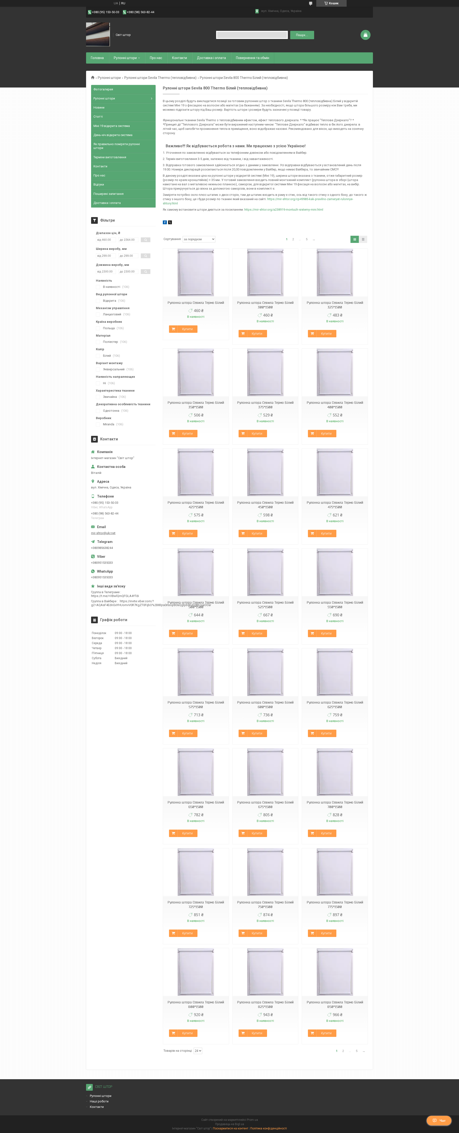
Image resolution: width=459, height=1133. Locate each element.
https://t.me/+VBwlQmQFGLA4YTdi (115, 596)
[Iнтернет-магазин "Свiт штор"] (98, 34)
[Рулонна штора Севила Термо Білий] (196, 273)
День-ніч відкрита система (112, 135)
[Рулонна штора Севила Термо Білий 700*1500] (334, 772)
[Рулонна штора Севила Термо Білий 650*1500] (196, 772)
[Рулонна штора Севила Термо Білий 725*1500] (196, 872)
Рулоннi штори (125, 58)
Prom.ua (252, 1120)
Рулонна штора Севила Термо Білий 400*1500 (335, 405)
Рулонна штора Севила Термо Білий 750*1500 (265, 904)
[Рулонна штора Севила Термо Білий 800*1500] (196, 972)
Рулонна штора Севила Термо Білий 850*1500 (335, 1004)
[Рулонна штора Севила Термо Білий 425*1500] (196, 473)
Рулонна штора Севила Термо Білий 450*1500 (265, 505)
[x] (170, 223)
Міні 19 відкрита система (111, 126)
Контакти (179, 58)
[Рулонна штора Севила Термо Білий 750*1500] (265, 872)
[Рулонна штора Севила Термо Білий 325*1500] (334, 273)
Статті (98, 116)
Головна (97, 58)
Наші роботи (99, 1101)
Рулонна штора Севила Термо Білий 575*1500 (196, 705)
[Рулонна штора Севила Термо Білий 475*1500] (334, 473)
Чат (443, 1120)
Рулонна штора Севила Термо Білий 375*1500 (265, 405)
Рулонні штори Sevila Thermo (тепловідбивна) (160, 78)
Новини (98, 107)
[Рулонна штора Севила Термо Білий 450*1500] (265, 473)
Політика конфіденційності (268, 1128)
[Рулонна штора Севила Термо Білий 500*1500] (196, 572)
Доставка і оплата (211, 58)
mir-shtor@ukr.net (103, 533)
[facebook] (165, 223)
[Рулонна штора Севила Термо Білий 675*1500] (265, 772)
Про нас (156, 58)
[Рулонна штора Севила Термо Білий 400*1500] (334, 373)
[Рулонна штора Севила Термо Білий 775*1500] (334, 872)
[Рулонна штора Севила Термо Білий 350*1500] (196, 373)
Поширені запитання (108, 194)
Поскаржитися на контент (230, 1128)
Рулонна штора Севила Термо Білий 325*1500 (335, 305)
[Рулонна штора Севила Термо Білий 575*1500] (196, 672)
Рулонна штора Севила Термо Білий (196, 303)
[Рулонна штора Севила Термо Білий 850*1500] (334, 972)
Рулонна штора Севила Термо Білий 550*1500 (335, 605)
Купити (187, 329)
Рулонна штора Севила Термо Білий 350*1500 (196, 405)
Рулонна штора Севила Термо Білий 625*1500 (335, 705)
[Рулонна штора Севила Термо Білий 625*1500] (334, 672)
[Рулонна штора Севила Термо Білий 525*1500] (265, 572)
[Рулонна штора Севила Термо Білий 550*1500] (334, 572)
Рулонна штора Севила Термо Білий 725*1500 (196, 904)
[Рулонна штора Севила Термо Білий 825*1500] (265, 972)
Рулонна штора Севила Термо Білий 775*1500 (335, 904)
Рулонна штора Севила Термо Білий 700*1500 (335, 804)
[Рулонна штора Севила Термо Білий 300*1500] (265, 273)
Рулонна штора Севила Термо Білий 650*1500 (196, 804)
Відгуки (98, 184)
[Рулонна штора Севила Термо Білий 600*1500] (265, 672)
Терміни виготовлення (109, 157)
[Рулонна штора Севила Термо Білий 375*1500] (265, 373)
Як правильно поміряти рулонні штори (116, 146)
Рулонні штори (109, 78)
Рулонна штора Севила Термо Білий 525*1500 (265, 605)
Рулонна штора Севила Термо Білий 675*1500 (265, 804)
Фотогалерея (103, 89)
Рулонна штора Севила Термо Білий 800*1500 (196, 1004)
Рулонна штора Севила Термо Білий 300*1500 (265, 305)
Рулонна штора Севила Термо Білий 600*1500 (265, 705)
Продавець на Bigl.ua (229, 1124)
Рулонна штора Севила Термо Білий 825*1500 (265, 1004)
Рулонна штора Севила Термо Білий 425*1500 (196, 505)
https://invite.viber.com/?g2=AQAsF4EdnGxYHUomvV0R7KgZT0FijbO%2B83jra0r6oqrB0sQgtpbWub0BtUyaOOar (151, 603)
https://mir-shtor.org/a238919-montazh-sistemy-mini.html (283, 209)
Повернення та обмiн (252, 58)
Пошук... (302, 35)
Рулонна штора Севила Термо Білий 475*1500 (335, 505)
